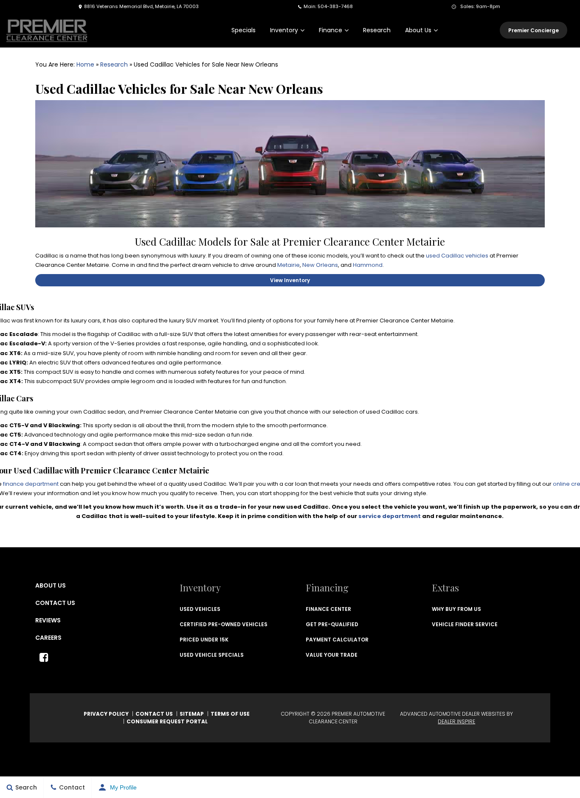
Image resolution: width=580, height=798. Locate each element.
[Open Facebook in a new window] (43, 657)
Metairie (288, 265)
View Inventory (290, 280)
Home (85, 64)
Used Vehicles (200, 609)
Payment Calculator (337, 639)
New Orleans (320, 265)
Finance (330, 30)
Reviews (48, 620)
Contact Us (55, 603)
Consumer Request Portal (167, 721)
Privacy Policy (106, 713)
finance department (31, 484)
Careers (48, 637)
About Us (418, 30)
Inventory (284, 30)
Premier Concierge (533, 30)
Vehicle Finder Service (465, 624)
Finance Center (328, 609)
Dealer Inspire (456, 721)
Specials (243, 30)
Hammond (368, 265)
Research (377, 30)
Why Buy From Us (456, 609)
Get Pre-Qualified (332, 624)
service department (389, 516)
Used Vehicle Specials (212, 654)
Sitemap (192, 713)
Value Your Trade (332, 654)
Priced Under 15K (204, 639)
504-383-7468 (335, 6)
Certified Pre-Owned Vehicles (223, 624)
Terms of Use (230, 713)
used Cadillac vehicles (457, 256)
